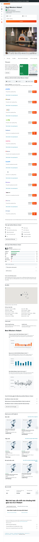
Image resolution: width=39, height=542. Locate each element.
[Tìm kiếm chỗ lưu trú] (1, 9)
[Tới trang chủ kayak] (7, 3)
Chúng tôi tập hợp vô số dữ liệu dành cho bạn (14, 526)
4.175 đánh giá (12, 10)
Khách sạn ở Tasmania (8, 534)
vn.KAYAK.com (7, 533)
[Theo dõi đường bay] (1, 16)
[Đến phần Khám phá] (1, 14)
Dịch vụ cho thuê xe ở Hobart (11, 512)
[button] (38, 1)
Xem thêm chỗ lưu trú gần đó (32, 416)
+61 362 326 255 (9, 12)
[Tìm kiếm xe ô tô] (1, 11)
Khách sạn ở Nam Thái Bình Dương (19, 533)
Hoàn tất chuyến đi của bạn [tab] (11, 506)
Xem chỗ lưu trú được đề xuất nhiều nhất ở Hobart (30, 461)
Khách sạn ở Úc (27, 533)
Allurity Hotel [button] (7, 451)
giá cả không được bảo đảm (23, 521)
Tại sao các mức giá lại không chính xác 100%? (14, 528)
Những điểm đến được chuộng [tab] (23, 506)
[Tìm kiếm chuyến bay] (1, 7)
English (27, 1)
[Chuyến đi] (1, 19)
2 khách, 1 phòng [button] (9, 18)
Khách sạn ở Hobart (24, 512)
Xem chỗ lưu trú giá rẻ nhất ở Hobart (31, 438)
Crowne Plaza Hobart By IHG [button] (10, 429)
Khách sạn (11, 533)
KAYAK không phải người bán (11, 524)
